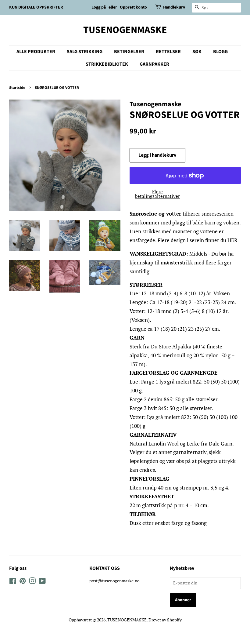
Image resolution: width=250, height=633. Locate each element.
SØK (197, 51)
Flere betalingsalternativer (157, 193)
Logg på (98, 7)
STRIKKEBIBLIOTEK (107, 64)
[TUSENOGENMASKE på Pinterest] (22, 582)
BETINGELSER (129, 51)
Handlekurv (174, 7)
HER (232, 240)
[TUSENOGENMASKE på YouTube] (42, 582)
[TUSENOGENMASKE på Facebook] (12, 582)
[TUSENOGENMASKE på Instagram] (32, 582)
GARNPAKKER (154, 64)
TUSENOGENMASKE (125, 30)
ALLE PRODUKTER (35, 51)
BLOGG (220, 51)
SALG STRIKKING (84, 51)
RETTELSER (168, 51)
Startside (17, 87)
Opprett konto (133, 7)
